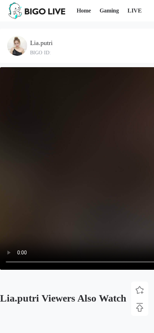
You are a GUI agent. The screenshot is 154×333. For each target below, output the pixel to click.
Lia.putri (41, 42)
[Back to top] (139, 307)
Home (84, 11)
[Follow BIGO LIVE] (139, 290)
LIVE (134, 11)
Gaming (109, 11)
